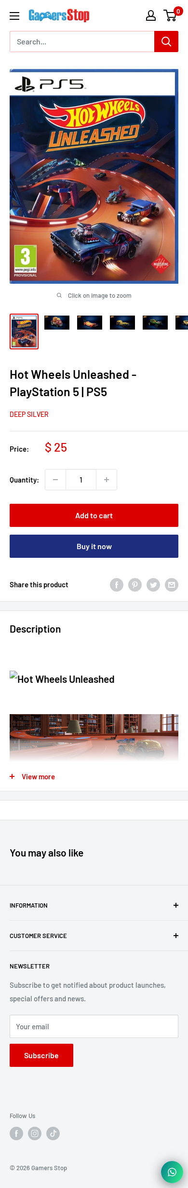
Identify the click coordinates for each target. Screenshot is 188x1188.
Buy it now (94, 546)
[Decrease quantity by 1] (55, 480)
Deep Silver (29, 414)
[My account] (151, 15)
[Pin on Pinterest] (135, 584)
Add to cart (94, 515)
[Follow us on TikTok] (53, 1133)
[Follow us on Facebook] (16, 1133)
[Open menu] (14, 16)
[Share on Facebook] (116, 584)
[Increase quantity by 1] (106, 480)
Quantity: (24, 479)
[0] (170, 15)
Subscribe (41, 1055)
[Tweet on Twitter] (153, 584)
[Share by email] (171, 584)
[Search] (166, 41)
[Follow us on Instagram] (34, 1133)
